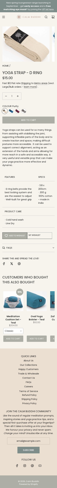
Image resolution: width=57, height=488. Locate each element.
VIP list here (48, 9)
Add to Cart (13, 338)
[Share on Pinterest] (19, 264)
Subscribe (28, 450)
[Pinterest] (32, 465)
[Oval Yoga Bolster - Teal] (37, 301)
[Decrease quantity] (6, 96)
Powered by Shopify (28, 484)
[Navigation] (3, 17)
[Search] (46, 17)
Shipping (26, 83)
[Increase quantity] (17, 96)
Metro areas (41, 83)
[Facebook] (17, 465)
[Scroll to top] (51, 484)
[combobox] (13, 331)
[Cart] (53, 17)
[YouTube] (39, 465)
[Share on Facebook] (3, 264)
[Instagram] (24, 465)
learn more (30, 86)
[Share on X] (11, 264)
